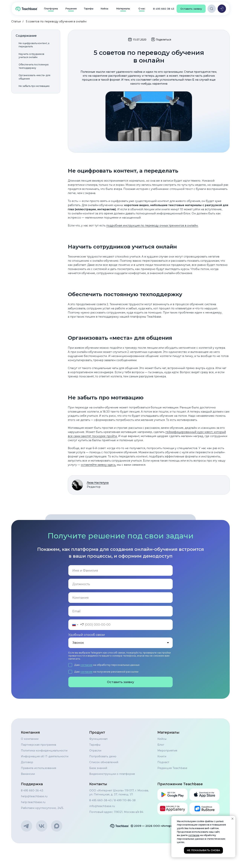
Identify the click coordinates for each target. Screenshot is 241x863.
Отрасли (95, 750)
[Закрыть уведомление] (232, 819)
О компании (29, 739)
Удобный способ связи (86, 635)
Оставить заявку (120, 682)
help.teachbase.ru (33, 802)
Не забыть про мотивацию (34, 86)
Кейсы (161, 739)
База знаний (98, 768)
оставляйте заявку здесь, (98, 464)
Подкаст (163, 762)
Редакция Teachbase (172, 768)
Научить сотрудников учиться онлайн (31, 56)
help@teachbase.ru (34, 796)
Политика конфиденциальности (44, 750)
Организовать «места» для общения (34, 77)
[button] (191, 9)
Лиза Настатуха (98, 482)
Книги (161, 756)
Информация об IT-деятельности (44, 756)
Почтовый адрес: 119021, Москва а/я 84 (116, 812)
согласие (86, 664)
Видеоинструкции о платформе (112, 774)
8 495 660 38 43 (163, 8)
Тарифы (94, 744)
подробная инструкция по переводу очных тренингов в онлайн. (152, 225)
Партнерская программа (38, 744)
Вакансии (28, 774)
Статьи (16, 21)
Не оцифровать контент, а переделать (34, 45)
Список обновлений (103, 762)
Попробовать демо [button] (102, 756)
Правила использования (38, 768)
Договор (27, 762)
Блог (160, 744)
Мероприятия (167, 750)
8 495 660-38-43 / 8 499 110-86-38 (112, 800)
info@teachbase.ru (102, 806)
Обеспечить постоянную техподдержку (34, 66)
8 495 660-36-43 (32, 790)
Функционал (98, 739)
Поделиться (163, 39)
